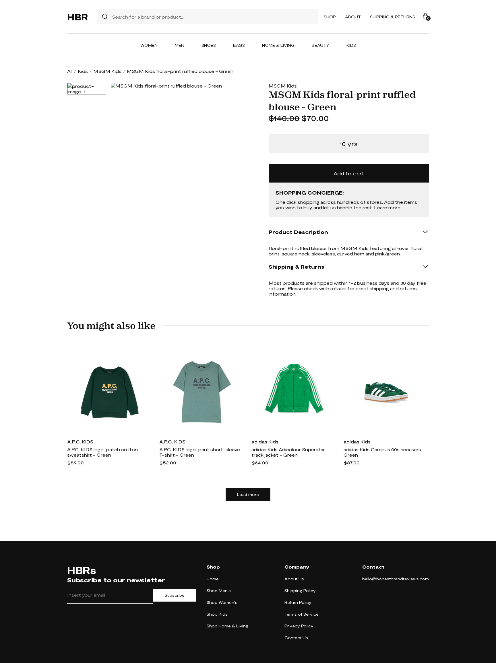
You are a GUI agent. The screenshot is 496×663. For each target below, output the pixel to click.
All (69, 71)
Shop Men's (219, 590)
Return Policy (297, 602)
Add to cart (349, 173)
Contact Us (296, 637)
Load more (248, 494)
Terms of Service (301, 614)
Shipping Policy (300, 590)
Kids (351, 45)
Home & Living (278, 45)
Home (213, 578)
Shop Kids (217, 614)
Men (179, 45)
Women (149, 45)
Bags (239, 45)
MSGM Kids (107, 71)
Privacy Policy (298, 625)
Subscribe (175, 595)
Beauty (320, 45)
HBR (77, 16)
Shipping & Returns (392, 16)
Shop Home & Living (227, 625)
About (353, 16)
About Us (294, 578)
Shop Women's (222, 602)
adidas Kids (264, 441)
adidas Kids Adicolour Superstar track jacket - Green (288, 452)
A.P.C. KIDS (80, 441)
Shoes (209, 45)
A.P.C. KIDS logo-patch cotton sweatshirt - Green (102, 452)
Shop (330, 16)
